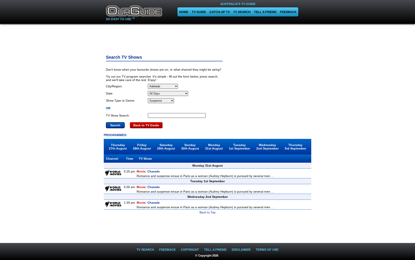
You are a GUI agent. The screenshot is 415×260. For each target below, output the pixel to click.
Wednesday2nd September (267, 146)
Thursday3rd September (295, 146)
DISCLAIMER (241, 249)
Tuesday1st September (239, 146)
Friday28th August (142, 146)
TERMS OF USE (267, 249)
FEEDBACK (288, 12)
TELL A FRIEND (265, 12)
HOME (183, 12)
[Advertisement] (207, 38)
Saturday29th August (166, 146)
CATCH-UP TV (219, 12)
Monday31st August (214, 146)
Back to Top (207, 212)
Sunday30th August (190, 146)
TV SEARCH (242, 12)
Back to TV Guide (146, 125)
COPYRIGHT (190, 249)
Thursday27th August (118, 146)
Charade (148, 171)
